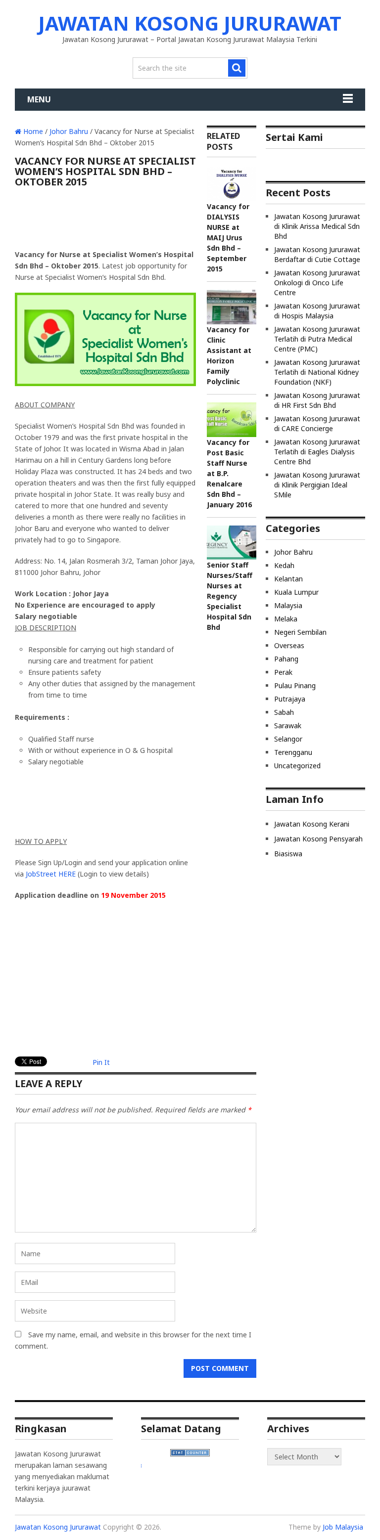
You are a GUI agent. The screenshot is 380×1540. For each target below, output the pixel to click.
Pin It (101, 1062)
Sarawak (287, 725)
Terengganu (293, 752)
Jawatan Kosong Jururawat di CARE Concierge (317, 423)
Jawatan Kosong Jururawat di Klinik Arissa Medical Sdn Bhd (317, 226)
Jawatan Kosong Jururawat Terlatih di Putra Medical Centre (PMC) (317, 338)
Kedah (284, 565)
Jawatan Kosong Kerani (311, 824)
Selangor (288, 739)
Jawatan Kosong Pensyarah (318, 838)
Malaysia (288, 605)
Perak (283, 672)
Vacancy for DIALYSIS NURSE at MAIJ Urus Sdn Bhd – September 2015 (228, 237)
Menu (39, 99)
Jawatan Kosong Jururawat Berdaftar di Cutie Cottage (317, 254)
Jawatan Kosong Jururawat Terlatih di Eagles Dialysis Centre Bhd (317, 451)
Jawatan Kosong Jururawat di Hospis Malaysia (317, 310)
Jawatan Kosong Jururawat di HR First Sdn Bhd (317, 400)
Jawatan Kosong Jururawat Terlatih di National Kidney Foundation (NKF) (317, 372)
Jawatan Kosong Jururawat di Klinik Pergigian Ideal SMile (317, 484)
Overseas (289, 645)
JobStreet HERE (51, 874)
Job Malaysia (343, 1527)
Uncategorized (297, 765)
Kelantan (288, 578)
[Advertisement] (105, 221)
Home (32, 131)
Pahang (286, 658)
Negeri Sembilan (300, 632)
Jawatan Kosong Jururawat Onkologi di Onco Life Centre (317, 282)
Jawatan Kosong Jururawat (189, 23)
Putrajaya (289, 699)
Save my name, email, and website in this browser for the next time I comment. (133, 1340)
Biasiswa (288, 853)
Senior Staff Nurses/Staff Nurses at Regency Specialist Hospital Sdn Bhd (229, 596)
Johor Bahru (68, 131)
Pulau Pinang (295, 685)
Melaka (285, 618)
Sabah (284, 712)
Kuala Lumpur (296, 592)
